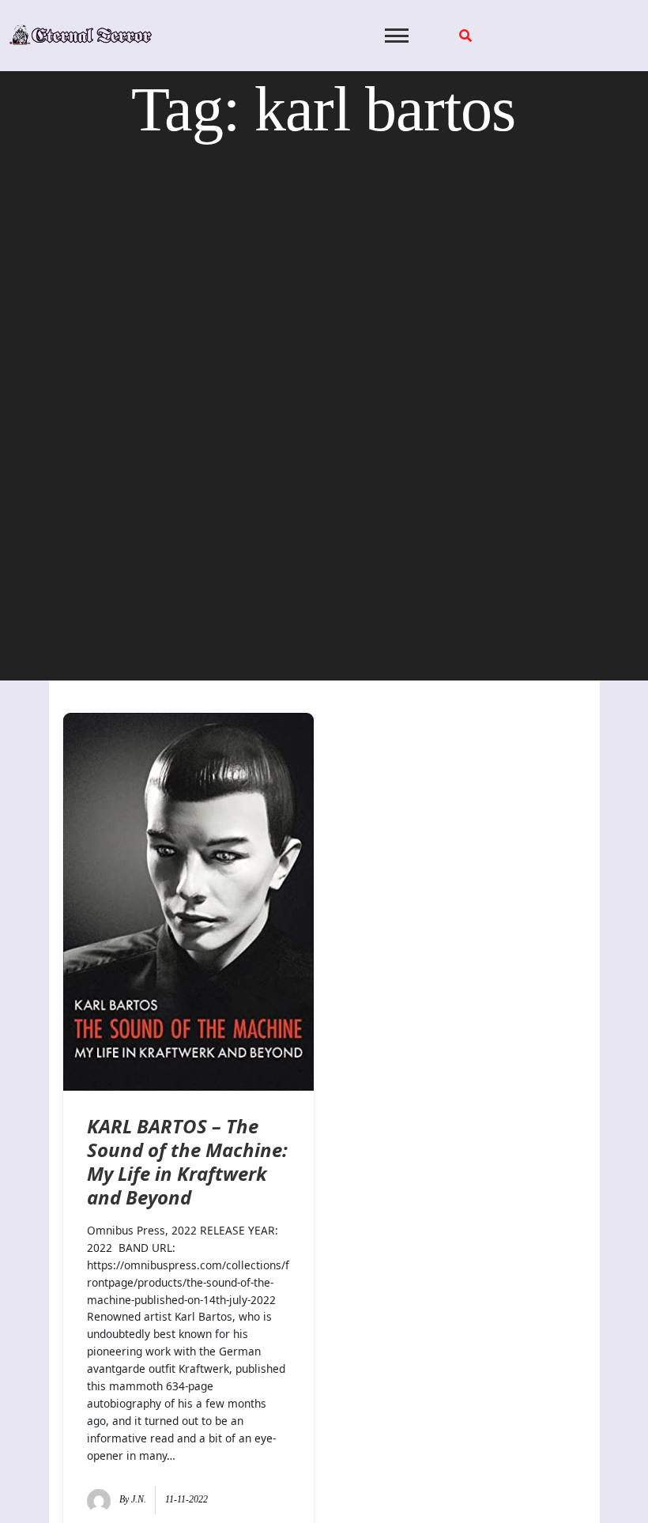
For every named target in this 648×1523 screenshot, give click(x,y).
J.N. (138, 1499)
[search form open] (465, 35)
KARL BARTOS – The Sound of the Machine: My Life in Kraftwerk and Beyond (187, 1161)
